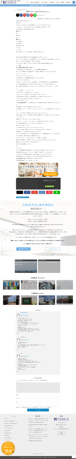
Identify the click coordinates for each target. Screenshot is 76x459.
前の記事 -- (26, 260)
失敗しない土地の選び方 (35, 2)
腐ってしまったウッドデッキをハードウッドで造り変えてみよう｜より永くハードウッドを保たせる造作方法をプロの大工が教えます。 (65, 298)
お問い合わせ (68, 2)
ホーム (28, 2)
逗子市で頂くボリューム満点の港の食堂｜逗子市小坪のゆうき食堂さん (11, 281)
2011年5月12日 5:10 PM (25, 315)
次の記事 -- (47, 260)
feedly (50, 186)
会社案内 (62, 2)
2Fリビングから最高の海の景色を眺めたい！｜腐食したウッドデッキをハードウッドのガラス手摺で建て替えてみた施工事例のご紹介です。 (11, 298)
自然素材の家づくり (9, 425)
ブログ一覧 (57, 2)
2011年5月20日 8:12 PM (25, 356)
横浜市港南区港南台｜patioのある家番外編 (65, 280)
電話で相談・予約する (23, 248)
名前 (17, 394)
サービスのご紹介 (44, 2)
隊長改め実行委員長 (25, 312)
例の (17, 20)
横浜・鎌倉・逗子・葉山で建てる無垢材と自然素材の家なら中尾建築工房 (35, 457)
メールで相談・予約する (52, 249)
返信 (18, 349)
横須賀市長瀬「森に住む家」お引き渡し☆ (47, 280)
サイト (17, 402)
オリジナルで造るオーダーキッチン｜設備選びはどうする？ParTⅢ (29, 281)
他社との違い (8, 430)
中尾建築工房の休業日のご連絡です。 (36, 440)
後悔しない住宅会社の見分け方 (11, 423)
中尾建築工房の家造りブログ (22, 197)
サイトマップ (41, 453)
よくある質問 (51, 2)
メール (18, 398)
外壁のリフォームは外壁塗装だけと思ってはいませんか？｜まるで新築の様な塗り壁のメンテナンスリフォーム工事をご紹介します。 (47, 298)
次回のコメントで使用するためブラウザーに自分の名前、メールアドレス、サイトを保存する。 (34, 407)
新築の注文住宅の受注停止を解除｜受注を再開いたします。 (29, 297)
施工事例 (7, 435)
